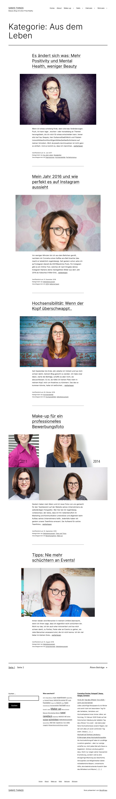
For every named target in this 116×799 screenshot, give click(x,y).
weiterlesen (78, 146)
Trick (64, 722)
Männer (58, 713)
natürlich (61, 716)
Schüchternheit (50, 646)
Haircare (89, 8)
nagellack (47, 716)
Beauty (51, 700)
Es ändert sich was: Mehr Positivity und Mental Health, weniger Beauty (56, 61)
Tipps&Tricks (59, 722)
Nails (78, 8)
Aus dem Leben (48, 155)
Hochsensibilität (60, 157)
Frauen (52, 703)
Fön (55, 703)
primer (68, 716)
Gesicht (58, 703)
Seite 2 (20, 667)
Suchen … (12, 694)
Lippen (48, 709)
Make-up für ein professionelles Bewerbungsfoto (48, 421)
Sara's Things (16, 8)
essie (69, 700)
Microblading (51, 713)
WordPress (103, 790)
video (68, 722)
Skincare (100, 8)
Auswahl (46, 700)
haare (66, 703)
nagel (62, 712)
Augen (54, 697)
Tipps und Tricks (61, 533)
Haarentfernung (46, 705)
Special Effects (46, 722)
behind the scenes (59, 700)
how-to (68, 705)
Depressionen (50, 157)
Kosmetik (45, 709)
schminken (54, 719)
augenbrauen (61, 697)
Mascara (45, 713)
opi (65, 716)
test (51, 722)
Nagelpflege (55, 716)
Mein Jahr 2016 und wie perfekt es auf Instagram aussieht (55, 182)
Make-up (67, 8)
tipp (54, 722)
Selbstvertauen (54, 284)
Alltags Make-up (49, 697)
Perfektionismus (71, 157)
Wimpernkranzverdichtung (55, 725)
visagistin (45, 725)
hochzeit (62, 705)
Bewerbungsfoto (51, 536)
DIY (67, 700)
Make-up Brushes (65, 709)
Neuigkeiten (57, 155)
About (59, 8)
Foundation (47, 703)
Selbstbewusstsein (49, 282)
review (45, 720)
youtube (65, 725)
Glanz (62, 703)
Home (52, 8)
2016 (47, 284)
